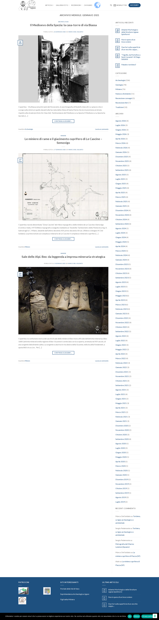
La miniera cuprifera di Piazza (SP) (127, 554)
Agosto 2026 (120, 121)
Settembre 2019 (122, 493)
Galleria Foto (62, 5)
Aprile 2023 (120, 300)
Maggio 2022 (120, 349)
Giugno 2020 (120, 452)
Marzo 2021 (120, 412)
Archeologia (63, 21)
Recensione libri (121, 103)
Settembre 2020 (122, 439)
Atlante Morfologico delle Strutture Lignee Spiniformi (129, 32)
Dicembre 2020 (121, 425)
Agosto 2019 (120, 497)
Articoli (49, 5)
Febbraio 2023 (121, 309)
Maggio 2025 (120, 188)
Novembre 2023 (122, 269)
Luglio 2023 (120, 286)
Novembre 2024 (122, 215)
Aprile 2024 (120, 246)
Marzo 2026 (120, 143)
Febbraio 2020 (121, 470)
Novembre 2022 (122, 322)
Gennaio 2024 (121, 260)
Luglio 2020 (120, 448)
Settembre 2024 (122, 224)
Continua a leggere (63, 121)
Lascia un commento (101, 129)
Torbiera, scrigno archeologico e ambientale (127, 519)
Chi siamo (88, 5)
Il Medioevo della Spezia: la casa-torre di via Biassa (63, 25)
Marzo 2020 (120, 466)
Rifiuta (136, 616)
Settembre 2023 (122, 277)
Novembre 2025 (122, 161)
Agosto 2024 (120, 228)
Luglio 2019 (120, 502)
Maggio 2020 (120, 457)
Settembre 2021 (122, 385)
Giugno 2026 (120, 130)
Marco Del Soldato (75, 32)
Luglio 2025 (120, 179)
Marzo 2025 (120, 197)
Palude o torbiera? (128, 64)
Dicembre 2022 (121, 318)
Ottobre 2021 (121, 381)
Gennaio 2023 (121, 313)
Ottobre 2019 (121, 488)
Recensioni (76, 5)
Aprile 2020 (120, 461)
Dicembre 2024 (121, 210)
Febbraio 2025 (121, 201)
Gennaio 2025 (121, 206)
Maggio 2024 (120, 242)
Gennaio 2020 (121, 475)
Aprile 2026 (120, 139)
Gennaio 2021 (121, 421)
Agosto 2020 (120, 443)
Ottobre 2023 (121, 273)
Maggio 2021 (120, 403)
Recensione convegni (123, 98)
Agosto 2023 (120, 282)
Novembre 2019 (122, 484)
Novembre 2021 (122, 376)
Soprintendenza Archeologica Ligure (74, 594)
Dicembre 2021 (121, 372)
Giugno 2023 (120, 291)
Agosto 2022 (120, 336)
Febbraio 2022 (121, 363)
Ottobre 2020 (121, 434)
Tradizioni (119, 107)
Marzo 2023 (120, 304)
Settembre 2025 (122, 170)
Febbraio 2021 (121, 417)
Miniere (63, 135)
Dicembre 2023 (121, 264)
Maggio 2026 (120, 134)
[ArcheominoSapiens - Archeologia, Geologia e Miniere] (30, 5)
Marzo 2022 (120, 358)
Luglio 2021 (120, 394)
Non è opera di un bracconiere (128, 40)
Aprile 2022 (120, 354)
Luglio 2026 (120, 125)
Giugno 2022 (120, 345)
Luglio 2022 (120, 340)
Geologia (119, 85)
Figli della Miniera (67, 599)
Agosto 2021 (120, 390)
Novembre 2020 (122, 430)
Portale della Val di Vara (69, 589)
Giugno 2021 (120, 399)
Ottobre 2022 (121, 327)
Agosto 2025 (120, 174)
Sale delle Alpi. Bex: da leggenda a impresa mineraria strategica (63, 256)
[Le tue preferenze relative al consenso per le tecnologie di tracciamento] (155, 616)
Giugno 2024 (120, 237)
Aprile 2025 (120, 192)
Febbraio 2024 (121, 255)
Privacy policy (147, 616)
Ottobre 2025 (121, 165)
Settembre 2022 (122, 331)
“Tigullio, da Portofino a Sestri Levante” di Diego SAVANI (130, 57)
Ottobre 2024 (121, 219)
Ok (130, 616)
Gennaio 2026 (121, 152)
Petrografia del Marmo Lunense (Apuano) (124, 545)
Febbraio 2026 (121, 147)
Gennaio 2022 (121, 367)
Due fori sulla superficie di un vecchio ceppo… (130, 48)
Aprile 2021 (120, 408)
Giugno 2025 (120, 183)
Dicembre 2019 (121, 479)
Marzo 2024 (120, 251)
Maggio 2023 (120, 295)
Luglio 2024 (120, 233)
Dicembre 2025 (121, 156)
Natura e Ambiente (123, 94)
